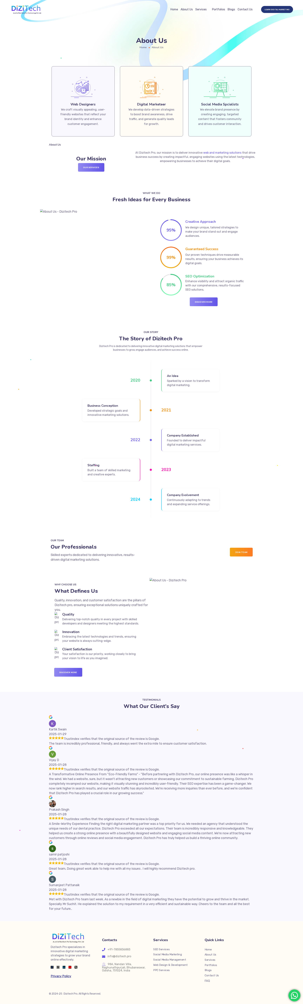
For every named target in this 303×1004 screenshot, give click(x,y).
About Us (187, 9)
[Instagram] (58, 967)
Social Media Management (169, 959)
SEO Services (161, 949)
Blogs (231, 9)
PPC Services (161, 970)
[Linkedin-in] (64, 967)
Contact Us (245, 9)
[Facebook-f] (52, 967)
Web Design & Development (170, 964)
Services (201, 9)
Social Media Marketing (167, 954)
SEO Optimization (199, 276)
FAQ (207, 980)
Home (174, 9)
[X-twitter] (76, 967)
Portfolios (218, 9)
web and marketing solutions (222, 152)
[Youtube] (70, 967)
